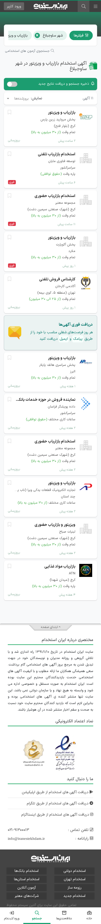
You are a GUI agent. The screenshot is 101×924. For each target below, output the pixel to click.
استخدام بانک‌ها (27, 871)
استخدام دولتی (74, 871)
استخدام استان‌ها (26, 879)
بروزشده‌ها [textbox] (21, 98)
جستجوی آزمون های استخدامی (28, 51)
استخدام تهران (74, 879)
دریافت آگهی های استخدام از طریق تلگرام (58, 803)
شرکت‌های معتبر (27, 896)
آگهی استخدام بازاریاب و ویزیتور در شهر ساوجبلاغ (51, 66)
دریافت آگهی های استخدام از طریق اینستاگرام (55, 814)
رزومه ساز (75, 887)
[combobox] (17, 98)
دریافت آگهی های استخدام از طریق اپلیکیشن (56, 792)
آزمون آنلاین (26, 887)
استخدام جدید (74, 896)
